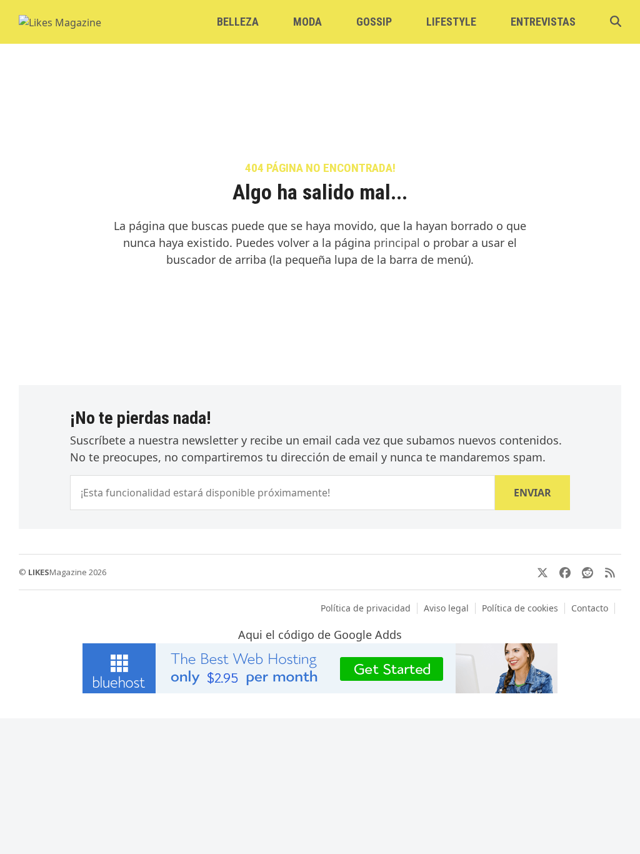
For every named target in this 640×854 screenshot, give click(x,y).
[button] (615, 21)
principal (397, 242)
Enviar (532, 493)
